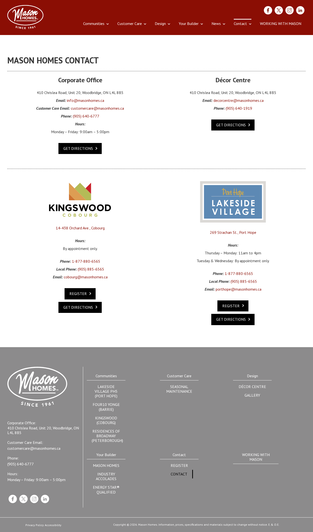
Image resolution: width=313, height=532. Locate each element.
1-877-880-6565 (86, 261)
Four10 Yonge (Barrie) (106, 407)
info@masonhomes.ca (85, 100)
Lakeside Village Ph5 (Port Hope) (106, 391)
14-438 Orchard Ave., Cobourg (80, 228)
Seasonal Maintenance (179, 389)
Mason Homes (106, 465)
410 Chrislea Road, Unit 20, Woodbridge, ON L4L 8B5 (43, 430)
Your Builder (189, 23)
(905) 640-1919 (239, 108)
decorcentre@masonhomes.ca (238, 100)
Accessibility (53, 525)
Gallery (252, 395)
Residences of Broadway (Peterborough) (107, 436)
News (216, 23)
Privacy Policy (34, 525)
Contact (240, 23)
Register (179, 465)
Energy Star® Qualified (106, 489)
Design (160, 23)
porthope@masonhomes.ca (238, 289)
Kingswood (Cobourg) (106, 420)
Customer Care (129, 23)
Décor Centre (252, 386)
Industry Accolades (106, 476)
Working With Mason (280, 23)
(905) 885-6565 (91, 269)
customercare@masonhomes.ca (97, 108)
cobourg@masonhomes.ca (86, 277)
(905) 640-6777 (86, 116)
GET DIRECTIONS (78, 148)
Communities (93, 23)
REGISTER (78, 293)
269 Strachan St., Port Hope (233, 232)
